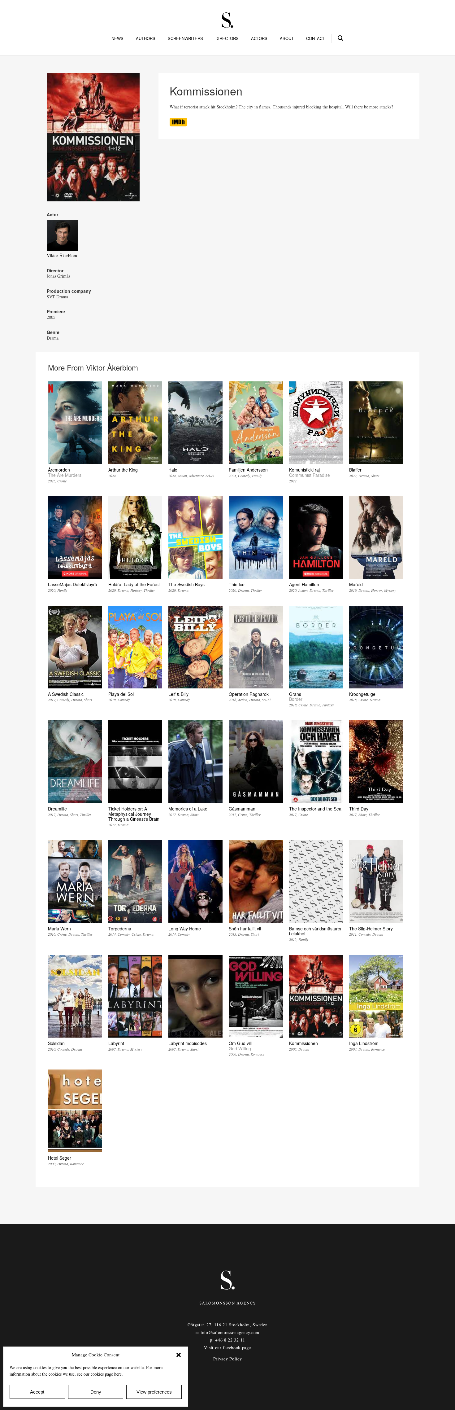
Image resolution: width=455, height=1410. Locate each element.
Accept (37, 1392)
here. (118, 1374)
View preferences (154, 1392)
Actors (259, 38)
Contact (315, 38)
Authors (145, 38)
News (117, 38)
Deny (95, 1392)
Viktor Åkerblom (62, 255)
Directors (227, 38)
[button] (179, 1355)
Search (341, 37)
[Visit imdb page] (178, 125)
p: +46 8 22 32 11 (227, 1340)
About (287, 38)
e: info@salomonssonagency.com (227, 1332)
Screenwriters (185, 38)
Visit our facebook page (227, 1348)
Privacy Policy (227, 1359)
